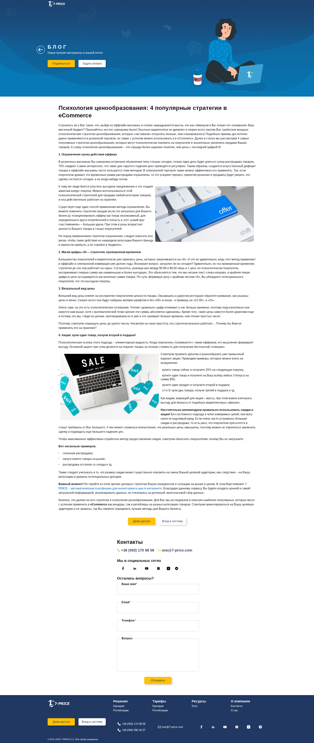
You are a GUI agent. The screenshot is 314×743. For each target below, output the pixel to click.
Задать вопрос (92, 63)
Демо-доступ (141, 521)
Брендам (118, 705)
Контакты (237, 705)
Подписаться (61, 63)
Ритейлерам (120, 710)
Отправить (158, 680)
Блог (195, 705)
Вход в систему (172, 521)
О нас (234, 710)
